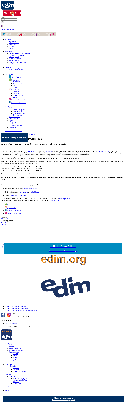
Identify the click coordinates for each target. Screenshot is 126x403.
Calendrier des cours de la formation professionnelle (21, 310)
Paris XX (15, 357)
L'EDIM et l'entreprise (16, 126)
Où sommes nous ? (14, 117)
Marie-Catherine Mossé (29, 188)
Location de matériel (15, 64)
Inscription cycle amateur (18, 195)
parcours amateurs (103, 151)
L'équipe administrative (16, 350)
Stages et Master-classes (20, 371)
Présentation (12, 366)
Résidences (12, 41)
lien (35, 174)
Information (8, 51)
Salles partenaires (14, 118)
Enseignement (9, 74)
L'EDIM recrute (14, 124)
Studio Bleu (48, 151)
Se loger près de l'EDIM (16, 55)
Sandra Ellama (34, 192)
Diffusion (8, 67)
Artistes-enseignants (19, 110)
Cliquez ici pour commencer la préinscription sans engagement (63, 399)
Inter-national (13, 44)
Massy (15, 355)
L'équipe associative (19, 113)
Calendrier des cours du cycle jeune (16, 306)
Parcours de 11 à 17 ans (20, 380)
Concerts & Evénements (16, 69)
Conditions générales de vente (18, 62)
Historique (12, 346)
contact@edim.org (65, 199)
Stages (15, 87)
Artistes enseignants (15, 348)
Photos (11, 48)
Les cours (16, 92)
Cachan (15, 361)
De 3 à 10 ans (17, 82)
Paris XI (15, 354)
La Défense (16, 359)
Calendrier (16, 85)
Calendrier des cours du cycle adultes (16, 308)
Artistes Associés (14, 43)
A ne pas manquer (14, 71)
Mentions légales (14, 60)
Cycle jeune (8, 375)
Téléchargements (14, 57)
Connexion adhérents (7, 29)
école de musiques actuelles (13, 131)
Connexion (31, 134)
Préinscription (13, 122)
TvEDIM (11, 46)
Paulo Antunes (23, 192)
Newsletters (12, 127)
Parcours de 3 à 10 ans (20, 378)
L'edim (7, 106)
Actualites (8, 387)
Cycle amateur (9, 364)
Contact (11, 120)
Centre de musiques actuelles (18, 108)
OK (2, 21)
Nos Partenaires (17, 115)
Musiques (8, 39)
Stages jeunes (17, 383)
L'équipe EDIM (17, 111)
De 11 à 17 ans (17, 83)
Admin (7, 390)
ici (43, 185)
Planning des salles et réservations (19, 53)
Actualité (3, 222)
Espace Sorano (30, 151)
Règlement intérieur (15, 58)
